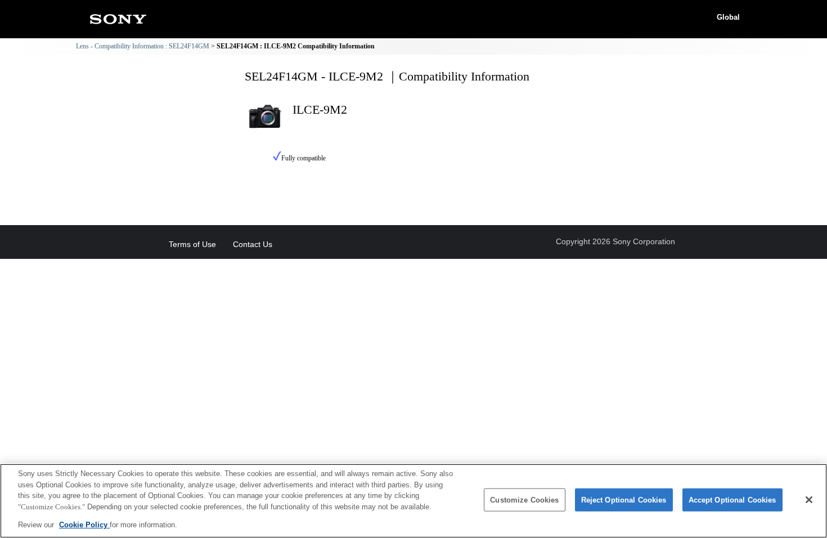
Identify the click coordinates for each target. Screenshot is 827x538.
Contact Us (252, 244)
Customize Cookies (524, 500)
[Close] (809, 499)
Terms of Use (192, 244)
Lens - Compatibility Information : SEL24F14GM (142, 46)
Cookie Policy (84, 525)
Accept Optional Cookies (732, 500)
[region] (413, 501)
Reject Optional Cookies (624, 500)
